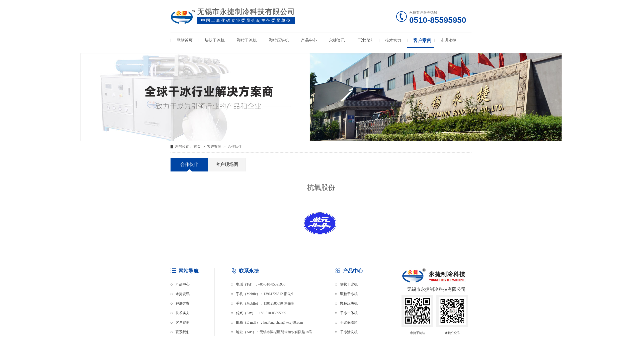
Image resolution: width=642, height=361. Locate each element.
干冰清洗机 (349, 332)
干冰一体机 (349, 313)
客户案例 (422, 40)
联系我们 (183, 332)
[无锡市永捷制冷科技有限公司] (183, 18)
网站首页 (185, 40)
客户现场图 (227, 164)
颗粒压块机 (279, 40)
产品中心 (309, 40)
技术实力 (393, 40)
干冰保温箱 (349, 322)
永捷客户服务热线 (437, 18)
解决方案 (183, 303)
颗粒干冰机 (247, 40)
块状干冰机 (215, 40)
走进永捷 (448, 40)
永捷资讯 (337, 40)
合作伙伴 (235, 146)
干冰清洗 (365, 40)
